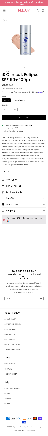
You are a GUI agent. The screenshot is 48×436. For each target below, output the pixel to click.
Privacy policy (36, 427)
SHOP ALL (8, 369)
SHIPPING (8, 398)
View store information (13, 131)
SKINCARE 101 (9, 334)
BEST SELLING (9, 364)
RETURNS (7, 403)
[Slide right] (28, 67)
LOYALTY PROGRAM (12, 344)
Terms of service (18, 430)
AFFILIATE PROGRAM (12, 349)
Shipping (5, 88)
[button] (4, 10)
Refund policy (24, 427)
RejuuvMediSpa (10, 339)
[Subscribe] (41, 298)
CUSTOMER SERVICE (12, 388)
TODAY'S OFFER (10, 374)
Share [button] (6, 171)
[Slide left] (19, 67)
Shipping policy (32, 430)
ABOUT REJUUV (10, 319)
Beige (6, 100)
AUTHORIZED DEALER (12, 324)
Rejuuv (15, 427)
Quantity (5, 105)
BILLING (7, 393)
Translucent (19, 100)
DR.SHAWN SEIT (10, 329)
